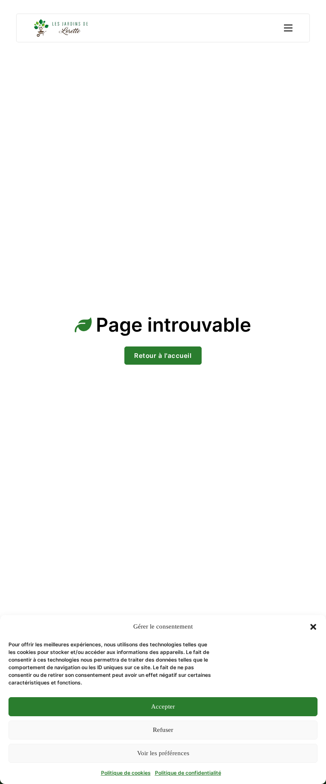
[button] (313, 627)
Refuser (163, 729)
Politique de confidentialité (188, 773)
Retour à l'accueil (162, 356)
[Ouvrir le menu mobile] (288, 28)
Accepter (163, 706)
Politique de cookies (126, 773)
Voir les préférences (163, 753)
